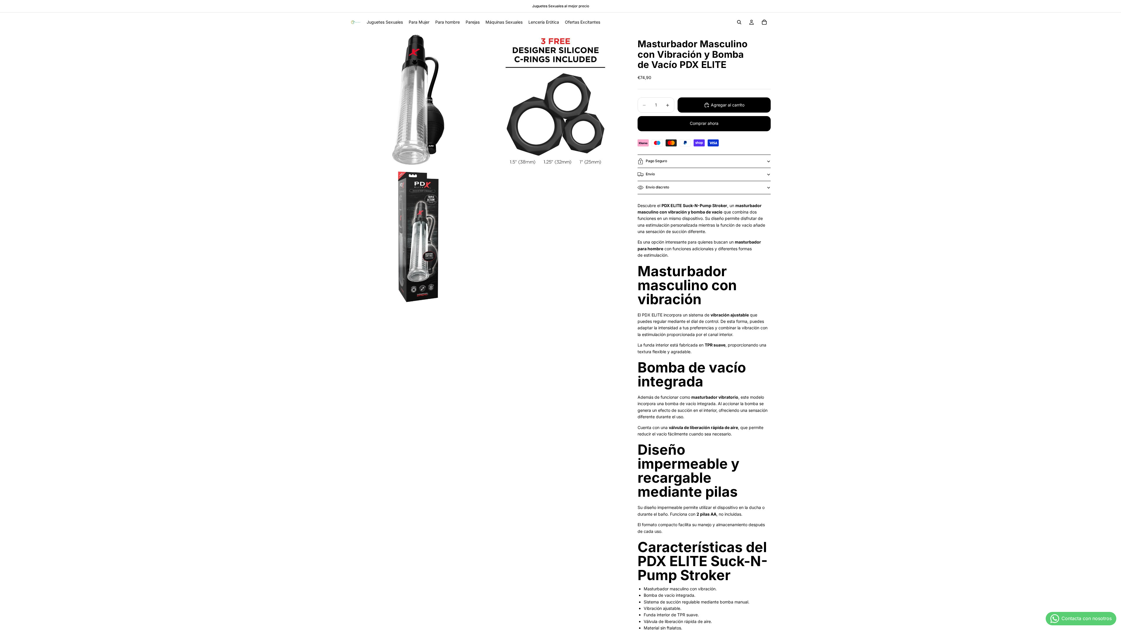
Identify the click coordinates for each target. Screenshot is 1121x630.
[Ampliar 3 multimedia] (418, 237)
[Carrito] (764, 22)
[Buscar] (739, 22)
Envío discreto (657, 187)
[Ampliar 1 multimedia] (418, 100)
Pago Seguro (656, 161)
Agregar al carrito (727, 104)
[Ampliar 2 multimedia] (556, 100)
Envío (650, 174)
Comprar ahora (704, 123)
